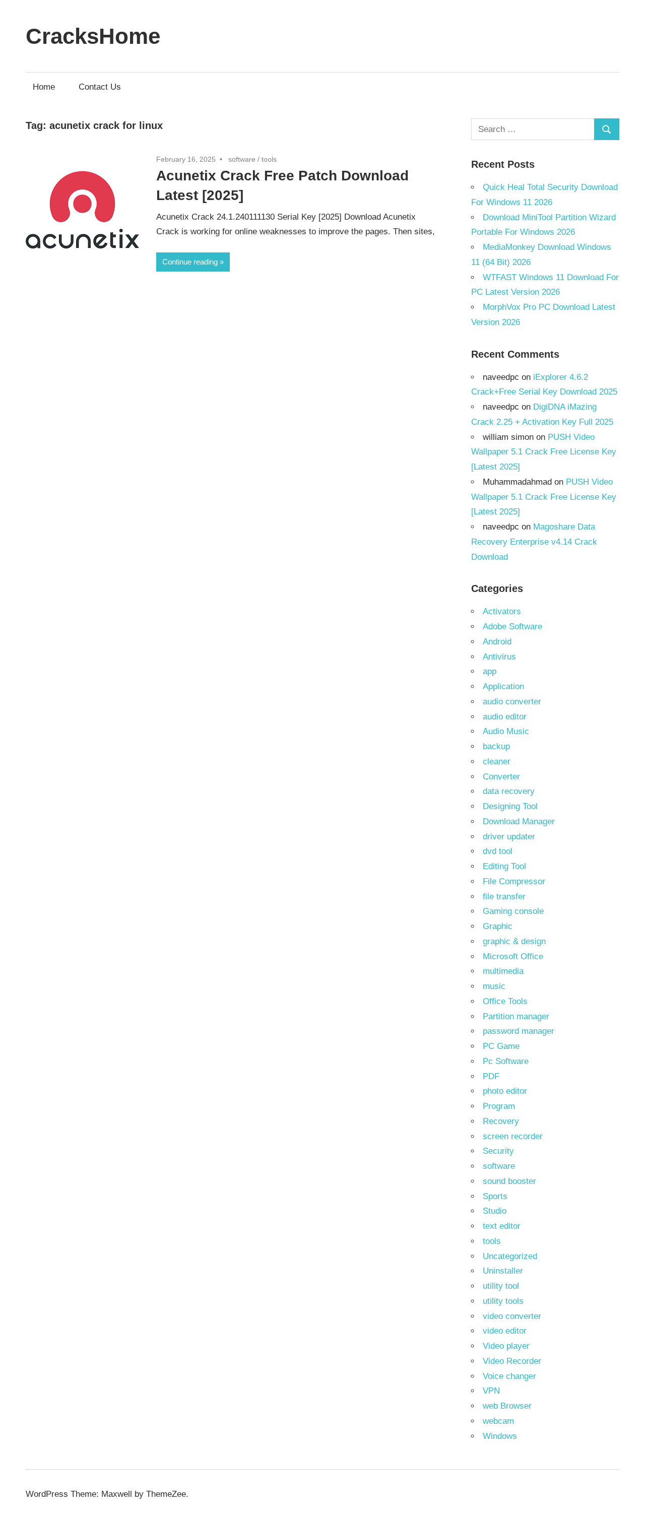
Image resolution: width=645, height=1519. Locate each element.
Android (497, 641)
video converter (512, 1316)
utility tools (503, 1301)
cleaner (496, 761)
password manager (518, 1031)
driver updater (509, 836)
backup (496, 746)
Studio (494, 1211)
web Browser (507, 1406)
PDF (491, 1076)
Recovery (501, 1121)
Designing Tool (510, 806)
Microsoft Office (513, 956)
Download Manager (519, 821)
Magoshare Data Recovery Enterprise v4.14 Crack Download (534, 542)
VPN (491, 1391)
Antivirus (499, 657)
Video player (506, 1346)
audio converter (512, 701)
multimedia (503, 971)
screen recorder (513, 1136)
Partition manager (516, 1016)
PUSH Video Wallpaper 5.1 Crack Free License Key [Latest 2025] (543, 452)
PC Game (501, 1046)
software (241, 159)
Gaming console (513, 911)
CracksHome (93, 36)
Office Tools (505, 1001)
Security (498, 1151)
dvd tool (497, 851)
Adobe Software (512, 626)
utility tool (501, 1286)
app (489, 671)
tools (269, 159)
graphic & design (514, 941)
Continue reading (190, 261)
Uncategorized (510, 1256)
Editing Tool (504, 866)
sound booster (509, 1181)
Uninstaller (503, 1271)
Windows (500, 1436)
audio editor (505, 716)
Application (503, 686)
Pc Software (506, 1061)
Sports (495, 1196)
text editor (502, 1226)
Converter (501, 776)
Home (44, 87)
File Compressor (514, 881)
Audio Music (506, 731)
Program (499, 1106)
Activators (502, 611)
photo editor (505, 1091)
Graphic (497, 926)
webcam (498, 1421)
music (494, 986)
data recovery (509, 791)
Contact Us (100, 87)
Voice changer (509, 1376)
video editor (505, 1331)
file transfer (504, 896)
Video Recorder (512, 1361)
